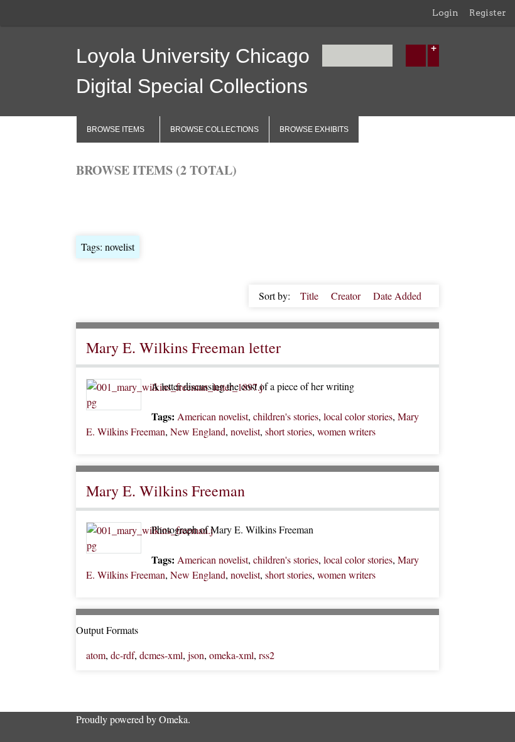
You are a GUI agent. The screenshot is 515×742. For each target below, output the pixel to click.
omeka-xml (231, 655)
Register (487, 13)
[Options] (434, 56)
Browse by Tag (161, 205)
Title (310, 295)
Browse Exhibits (314, 129)
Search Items (227, 205)
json (196, 655)
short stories (288, 431)
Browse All (98, 205)
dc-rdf (122, 655)
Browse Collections (214, 129)
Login (445, 13)
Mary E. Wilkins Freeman (165, 491)
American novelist (212, 416)
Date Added (397, 295)
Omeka (173, 719)
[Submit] (416, 56)
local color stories (358, 416)
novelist (245, 431)
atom (96, 655)
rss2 (266, 655)
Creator (347, 295)
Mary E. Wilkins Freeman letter (183, 347)
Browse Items (115, 129)
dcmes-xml (161, 655)
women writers (346, 431)
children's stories (285, 416)
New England (197, 431)
